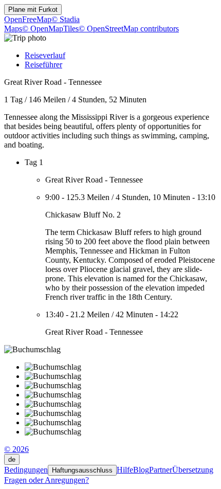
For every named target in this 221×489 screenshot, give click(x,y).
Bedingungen (26, 469)
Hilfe (125, 469)
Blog (141, 469)
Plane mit (33, 9)
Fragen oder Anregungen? (46, 480)
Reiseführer (43, 64)
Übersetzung (192, 469)
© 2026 (16, 449)
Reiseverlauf (45, 55)
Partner (160, 469)
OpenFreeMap (27, 19)
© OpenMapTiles (50, 28)
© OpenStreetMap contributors (129, 28)
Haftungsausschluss (82, 470)
